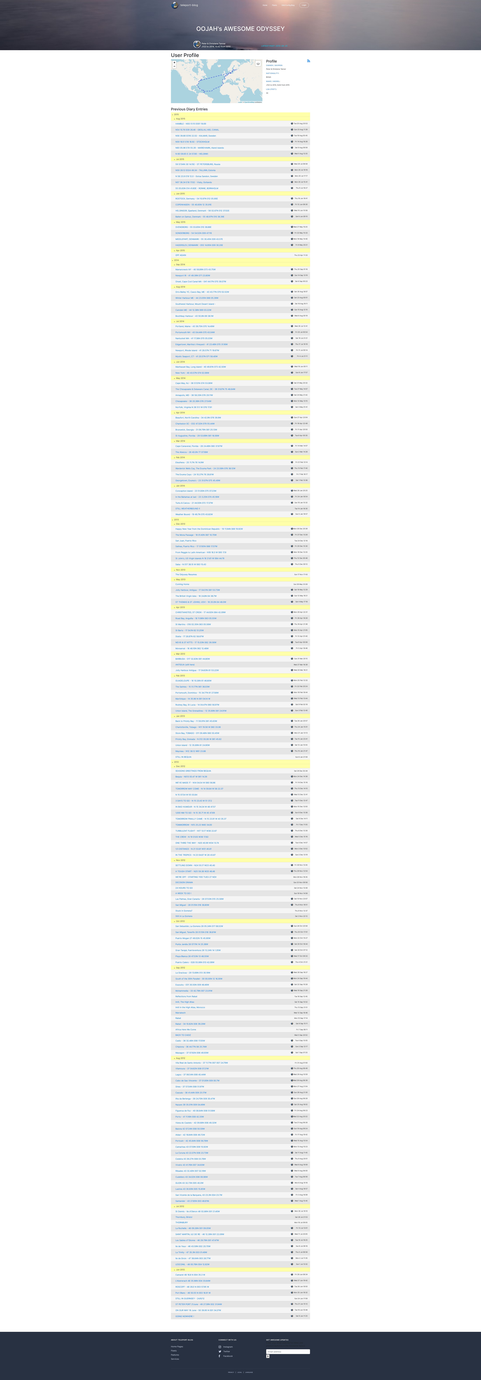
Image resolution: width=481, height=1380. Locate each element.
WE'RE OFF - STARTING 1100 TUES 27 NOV (196, 877)
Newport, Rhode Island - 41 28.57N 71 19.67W (197, 350)
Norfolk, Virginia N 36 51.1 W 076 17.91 (193, 407)
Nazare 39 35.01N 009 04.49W (190, 1104)
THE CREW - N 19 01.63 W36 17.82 (191, 837)
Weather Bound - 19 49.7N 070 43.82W (194, 514)
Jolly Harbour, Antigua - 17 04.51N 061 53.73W (197, 590)
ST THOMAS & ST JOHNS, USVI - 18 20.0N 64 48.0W (200, 602)
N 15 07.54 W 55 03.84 (186, 794)
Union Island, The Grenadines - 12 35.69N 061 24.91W (200, 711)
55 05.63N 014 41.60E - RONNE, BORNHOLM (196, 188)
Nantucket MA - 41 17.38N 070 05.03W (193, 338)
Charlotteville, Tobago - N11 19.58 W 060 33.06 (198, 727)
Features (175, 1355)
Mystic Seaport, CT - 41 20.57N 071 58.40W (196, 356)
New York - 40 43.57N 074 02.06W (192, 373)
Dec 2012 (180, 766)
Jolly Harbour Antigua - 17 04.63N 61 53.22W (197, 670)
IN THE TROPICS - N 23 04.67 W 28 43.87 (195, 855)
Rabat (178, 1018)
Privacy (231, 1372)
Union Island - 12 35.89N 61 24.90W (192, 745)
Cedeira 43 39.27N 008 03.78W (190, 1159)
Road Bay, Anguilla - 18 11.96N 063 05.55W (195, 618)
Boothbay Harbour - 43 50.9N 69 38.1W (194, 316)
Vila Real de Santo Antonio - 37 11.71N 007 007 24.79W (201, 1062)
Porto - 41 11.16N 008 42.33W (189, 1116)
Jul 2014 (179, 321)
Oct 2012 (180, 921)
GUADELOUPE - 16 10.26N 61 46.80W (193, 680)
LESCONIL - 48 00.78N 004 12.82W (192, 1264)
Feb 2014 (180, 457)
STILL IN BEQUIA (183, 757)
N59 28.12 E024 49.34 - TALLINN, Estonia (195, 170)
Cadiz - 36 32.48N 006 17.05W (190, 1040)
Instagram (228, 1347)
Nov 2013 (180, 570)
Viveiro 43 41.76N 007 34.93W (189, 1165)
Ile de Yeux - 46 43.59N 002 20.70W (192, 1246)
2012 (176, 762)
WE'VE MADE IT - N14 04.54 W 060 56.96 (195, 782)
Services (175, 1359)
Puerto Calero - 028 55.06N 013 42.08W (194, 962)
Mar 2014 (180, 441)
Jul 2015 (179, 159)
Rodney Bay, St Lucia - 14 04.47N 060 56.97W (197, 704)
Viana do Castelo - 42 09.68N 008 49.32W (195, 1122)
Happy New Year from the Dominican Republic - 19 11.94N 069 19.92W (209, 529)
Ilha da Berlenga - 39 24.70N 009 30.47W (195, 1098)
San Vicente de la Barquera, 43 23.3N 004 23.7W (198, 1195)
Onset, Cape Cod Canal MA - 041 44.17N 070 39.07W (200, 281)
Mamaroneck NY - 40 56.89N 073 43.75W (195, 269)
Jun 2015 (180, 193)
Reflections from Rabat (186, 996)
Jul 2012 (179, 1206)
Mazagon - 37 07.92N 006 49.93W (191, 1052)
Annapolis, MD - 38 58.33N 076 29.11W (194, 395)
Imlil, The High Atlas (184, 1002)
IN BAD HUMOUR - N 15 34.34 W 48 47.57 (195, 806)
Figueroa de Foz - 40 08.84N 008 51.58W (195, 1110)
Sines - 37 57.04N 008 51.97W (189, 1086)
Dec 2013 (180, 524)
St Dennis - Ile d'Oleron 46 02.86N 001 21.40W (197, 1211)
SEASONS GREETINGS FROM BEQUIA (193, 771)
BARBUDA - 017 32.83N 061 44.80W (192, 659)
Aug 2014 (180, 287)
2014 (176, 260)
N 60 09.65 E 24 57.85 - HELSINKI (191, 154)
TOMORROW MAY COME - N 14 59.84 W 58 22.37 (199, 788)
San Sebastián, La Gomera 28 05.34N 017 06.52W (199, 926)
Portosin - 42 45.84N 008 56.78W (191, 1141)
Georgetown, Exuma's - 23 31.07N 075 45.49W (197, 480)
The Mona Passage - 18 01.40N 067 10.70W (196, 535)
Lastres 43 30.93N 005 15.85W (190, 1189)
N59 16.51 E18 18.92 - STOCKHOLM (192, 141)
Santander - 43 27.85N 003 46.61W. (192, 1201)
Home (265, 5)
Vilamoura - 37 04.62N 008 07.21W (192, 1068)
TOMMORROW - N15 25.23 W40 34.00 (193, 825)
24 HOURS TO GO (184, 888)
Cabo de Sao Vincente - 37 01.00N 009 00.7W (197, 1080)
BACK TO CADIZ (183, 1035)
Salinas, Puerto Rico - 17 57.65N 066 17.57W (196, 546)
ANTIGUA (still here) (185, 664)
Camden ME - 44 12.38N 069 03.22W (193, 310)
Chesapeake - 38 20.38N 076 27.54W (193, 401)
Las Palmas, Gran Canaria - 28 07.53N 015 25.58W (199, 899)
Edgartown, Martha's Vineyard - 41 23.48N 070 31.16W (201, 344)
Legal (239, 1372)
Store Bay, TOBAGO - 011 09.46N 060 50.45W (197, 733)
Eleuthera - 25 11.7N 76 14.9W (189, 462)
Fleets (274, 5)
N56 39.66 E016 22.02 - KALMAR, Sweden (195, 135)
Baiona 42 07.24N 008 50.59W (190, 1128)
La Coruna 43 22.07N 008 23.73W (191, 1153)
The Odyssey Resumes (186, 574)
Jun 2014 (180, 362)
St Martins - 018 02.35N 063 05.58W (193, 624)
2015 (176, 114)
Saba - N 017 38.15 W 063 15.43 (190, 564)
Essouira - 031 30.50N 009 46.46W (192, 984)
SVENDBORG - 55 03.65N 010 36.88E (193, 227)
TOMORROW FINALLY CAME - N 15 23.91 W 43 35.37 (200, 819)
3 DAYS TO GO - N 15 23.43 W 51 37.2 (193, 800)
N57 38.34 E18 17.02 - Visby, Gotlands (193, 182)
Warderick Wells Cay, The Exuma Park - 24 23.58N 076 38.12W (205, 468)
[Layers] (258, 63)
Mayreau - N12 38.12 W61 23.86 (190, 751)
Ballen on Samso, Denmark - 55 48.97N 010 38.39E (199, 216)
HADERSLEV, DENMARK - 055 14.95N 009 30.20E (199, 245)
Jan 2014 (180, 485)
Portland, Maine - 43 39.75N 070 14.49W (194, 326)
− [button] (174, 66)
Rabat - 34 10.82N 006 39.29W (190, 1024)
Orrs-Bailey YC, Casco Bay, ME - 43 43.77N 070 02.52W (202, 292)
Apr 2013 (180, 607)
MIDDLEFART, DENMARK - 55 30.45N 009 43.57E (199, 239)
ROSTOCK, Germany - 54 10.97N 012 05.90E (196, 198)
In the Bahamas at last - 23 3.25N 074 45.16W (197, 497)
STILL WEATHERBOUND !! (187, 508)
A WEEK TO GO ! (183, 893)
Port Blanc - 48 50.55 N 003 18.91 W (193, 1293)
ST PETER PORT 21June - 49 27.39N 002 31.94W (198, 1304)
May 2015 (180, 222)
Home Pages (177, 1346)
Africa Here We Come (185, 1029)
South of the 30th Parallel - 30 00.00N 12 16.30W (198, 978)
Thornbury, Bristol (183, 1217)
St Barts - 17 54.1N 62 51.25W (189, 630)
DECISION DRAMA (184, 882)
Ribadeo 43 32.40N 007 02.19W (190, 1171)
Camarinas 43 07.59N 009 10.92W (191, 1147)
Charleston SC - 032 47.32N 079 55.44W (195, 423)
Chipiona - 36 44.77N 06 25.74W (191, 1046)
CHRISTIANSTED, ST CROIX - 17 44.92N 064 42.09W (200, 612)
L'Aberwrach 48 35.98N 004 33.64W (192, 1281)
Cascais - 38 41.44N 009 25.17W (190, 1092)
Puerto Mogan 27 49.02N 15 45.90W (192, 938)
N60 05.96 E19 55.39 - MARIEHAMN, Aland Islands (199, 148)
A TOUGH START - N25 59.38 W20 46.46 (195, 871)
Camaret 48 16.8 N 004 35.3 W (190, 1274)
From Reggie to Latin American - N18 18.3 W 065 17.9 (200, 552)
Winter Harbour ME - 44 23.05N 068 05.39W (196, 298)
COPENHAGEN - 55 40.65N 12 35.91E (193, 204)
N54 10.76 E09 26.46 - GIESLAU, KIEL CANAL (197, 129)
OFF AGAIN (180, 255)
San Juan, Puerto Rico (185, 540)
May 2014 (180, 378)
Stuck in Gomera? (183, 910)
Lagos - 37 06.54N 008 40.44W (190, 1074)
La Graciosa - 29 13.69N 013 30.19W (192, 972)
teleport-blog (188, 5)
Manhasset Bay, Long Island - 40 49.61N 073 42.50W (200, 367)
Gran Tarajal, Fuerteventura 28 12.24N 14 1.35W (198, 950)
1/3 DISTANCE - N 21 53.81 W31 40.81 (193, 849)
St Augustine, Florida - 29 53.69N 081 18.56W (197, 435)
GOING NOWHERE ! (184, 1316)
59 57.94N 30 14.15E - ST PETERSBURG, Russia (197, 164)
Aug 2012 (180, 1058)
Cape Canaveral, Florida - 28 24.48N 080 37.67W (198, 446)
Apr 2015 (180, 250)
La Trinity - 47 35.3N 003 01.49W (191, 1252)
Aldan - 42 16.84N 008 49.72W (190, 1135)
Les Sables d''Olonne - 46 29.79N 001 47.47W (197, 1240)
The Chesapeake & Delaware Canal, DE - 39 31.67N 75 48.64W (205, 389)
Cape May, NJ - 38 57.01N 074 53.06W (193, 383)
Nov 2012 (180, 860)
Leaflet (240, 102)
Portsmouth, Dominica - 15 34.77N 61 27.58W (197, 692)
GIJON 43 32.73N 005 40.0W (189, 1183)
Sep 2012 (180, 967)
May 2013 (180, 579)
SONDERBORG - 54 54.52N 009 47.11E (193, 233)
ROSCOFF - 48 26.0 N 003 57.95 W (192, 1287)
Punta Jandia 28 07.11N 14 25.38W (191, 944)
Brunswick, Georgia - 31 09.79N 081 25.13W (196, 429)
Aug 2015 (180, 118)
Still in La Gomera (183, 916)
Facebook (228, 1356)
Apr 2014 (180, 412)
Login (304, 5)
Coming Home (182, 584)
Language (249, 1372)
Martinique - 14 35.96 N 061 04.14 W (192, 698)
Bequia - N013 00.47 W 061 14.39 (191, 776)
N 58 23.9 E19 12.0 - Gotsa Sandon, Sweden (196, 176)
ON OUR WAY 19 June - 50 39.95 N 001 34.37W (198, 1310)
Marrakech (180, 1012)
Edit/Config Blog (288, 5)
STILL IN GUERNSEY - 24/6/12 (189, 1298)
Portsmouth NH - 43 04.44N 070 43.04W (195, 332)
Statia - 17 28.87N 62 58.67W (189, 636)
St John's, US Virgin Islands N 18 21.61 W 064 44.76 (199, 558)
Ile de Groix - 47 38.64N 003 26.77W (193, 1258)
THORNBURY (181, 1222)
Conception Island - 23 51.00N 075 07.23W (195, 491)
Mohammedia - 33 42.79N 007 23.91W (193, 990)
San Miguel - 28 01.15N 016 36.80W (192, 905)
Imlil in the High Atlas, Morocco (190, 1007)
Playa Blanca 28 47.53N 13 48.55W (192, 956)
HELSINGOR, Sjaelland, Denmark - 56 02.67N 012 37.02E (202, 210)
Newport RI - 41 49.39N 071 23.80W (192, 275)
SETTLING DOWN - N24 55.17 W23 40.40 (195, 865)
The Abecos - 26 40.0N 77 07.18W (191, 452)
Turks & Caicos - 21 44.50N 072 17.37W (194, 503)
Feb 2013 (180, 675)
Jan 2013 (180, 716)
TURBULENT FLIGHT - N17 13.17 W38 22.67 (196, 831)
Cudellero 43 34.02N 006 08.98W (191, 1177)
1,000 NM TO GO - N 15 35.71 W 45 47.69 (195, 812)
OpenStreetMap (249, 102)
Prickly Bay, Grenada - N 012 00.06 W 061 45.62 (198, 739)
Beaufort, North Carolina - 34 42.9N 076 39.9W (198, 417)
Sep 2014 (180, 264)
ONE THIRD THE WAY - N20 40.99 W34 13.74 (197, 843)
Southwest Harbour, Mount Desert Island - (195, 304)
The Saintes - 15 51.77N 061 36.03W (192, 686)
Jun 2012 (180, 1269)
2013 (176, 519)
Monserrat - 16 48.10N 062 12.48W (192, 648)
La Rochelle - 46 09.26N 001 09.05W (193, 1228)
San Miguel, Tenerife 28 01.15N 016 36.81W (195, 932)
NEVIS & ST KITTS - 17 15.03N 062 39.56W (195, 642)
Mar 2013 (180, 654)
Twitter (226, 1351)
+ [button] (174, 62)
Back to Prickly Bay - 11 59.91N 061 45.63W (196, 721)
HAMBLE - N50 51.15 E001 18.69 (190, 123)
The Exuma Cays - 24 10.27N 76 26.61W (194, 474)
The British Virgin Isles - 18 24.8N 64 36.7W (196, 596)
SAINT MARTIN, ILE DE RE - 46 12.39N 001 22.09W (199, 1234)
